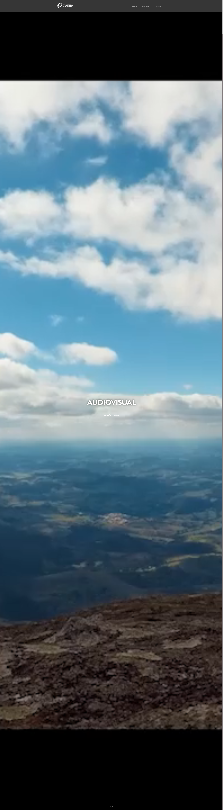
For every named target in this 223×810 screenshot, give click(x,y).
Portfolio (146, 6)
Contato (160, 6)
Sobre (134, 6)
